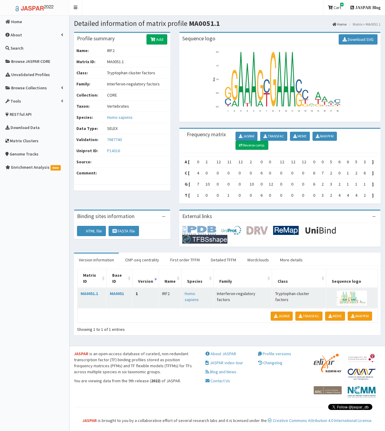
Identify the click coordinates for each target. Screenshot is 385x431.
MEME (301, 136)
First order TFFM (185, 260)
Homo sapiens (120, 117)
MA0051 (117, 293)
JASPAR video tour (226, 362)
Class (283, 281)
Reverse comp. (253, 145)
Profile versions (276, 353)
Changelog (272, 362)
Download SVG (360, 39)
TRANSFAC (275, 136)
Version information (96, 260)
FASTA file (126, 231)
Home (341, 24)
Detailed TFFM (223, 260)
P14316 (114, 150)
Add (159, 39)
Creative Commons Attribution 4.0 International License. (322, 420)
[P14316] (201, 230)
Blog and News (222, 371)
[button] (75, 7)
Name (170, 281)
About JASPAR (223, 353)
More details (291, 260)
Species (194, 281)
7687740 (114, 139)
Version (145, 281)
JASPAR (248, 136)
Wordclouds (258, 260)
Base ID (117, 278)
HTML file (93, 231)
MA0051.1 (89, 293)
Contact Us (220, 380)
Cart (338, 6)
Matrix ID (89, 278)
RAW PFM (326, 136)
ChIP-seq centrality (142, 260)
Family (225, 281)
